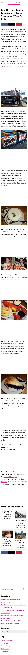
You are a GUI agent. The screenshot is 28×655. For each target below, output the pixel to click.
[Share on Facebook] (4, 24)
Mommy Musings (6, 640)
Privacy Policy (5, 646)
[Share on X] (11, 24)
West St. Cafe (7, 66)
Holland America (17, 472)
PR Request (4, 643)
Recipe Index (5, 649)
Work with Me (5, 651)
